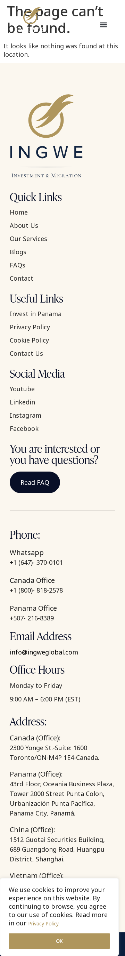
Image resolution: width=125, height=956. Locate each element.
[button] (103, 24)
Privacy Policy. (43, 923)
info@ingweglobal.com (44, 652)
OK (59, 941)
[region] (59, 917)
